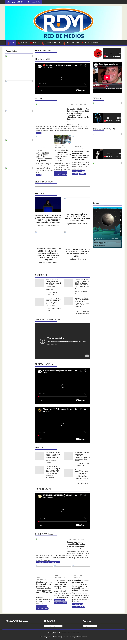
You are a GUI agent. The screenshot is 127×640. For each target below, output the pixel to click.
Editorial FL (83, 104)
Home (12, 43)
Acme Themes (82, 637)
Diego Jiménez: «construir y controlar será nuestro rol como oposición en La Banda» (77, 252)
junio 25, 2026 (77, 575)
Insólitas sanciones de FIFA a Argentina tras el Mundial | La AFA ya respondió (53, 455)
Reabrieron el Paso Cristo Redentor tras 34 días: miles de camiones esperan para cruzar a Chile (82, 283)
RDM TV (36, 43)
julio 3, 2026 (72, 539)
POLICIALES (64, 174)
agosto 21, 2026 (78, 147)
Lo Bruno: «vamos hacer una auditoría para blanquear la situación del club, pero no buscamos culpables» (53, 471)
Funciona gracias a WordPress (50, 637)
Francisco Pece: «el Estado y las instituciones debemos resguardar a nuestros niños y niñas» (82, 457)
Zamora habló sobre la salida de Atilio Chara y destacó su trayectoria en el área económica (77, 217)
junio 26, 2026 (59, 575)
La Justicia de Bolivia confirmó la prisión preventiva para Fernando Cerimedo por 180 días (53, 302)
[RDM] (63, 39)
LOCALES (38, 133)
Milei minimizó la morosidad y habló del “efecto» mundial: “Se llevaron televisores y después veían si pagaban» (48, 218)
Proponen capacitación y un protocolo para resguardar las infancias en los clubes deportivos (81, 474)
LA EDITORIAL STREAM (60, 172)
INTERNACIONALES (41, 562)
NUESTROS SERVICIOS (92, 43)
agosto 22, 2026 (73, 104)
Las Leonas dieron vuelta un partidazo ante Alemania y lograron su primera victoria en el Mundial (82, 302)
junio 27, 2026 (41, 577)
